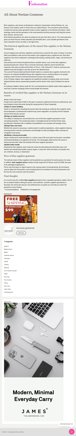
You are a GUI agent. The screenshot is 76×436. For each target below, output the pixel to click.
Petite (6, 274)
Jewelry (6, 264)
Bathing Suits (8, 249)
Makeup (6, 267)
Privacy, (18, 432)
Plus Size (7, 277)
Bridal (6, 252)
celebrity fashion (9, 255)
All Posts (21, 233)
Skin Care (7, 286)
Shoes (6, 283)
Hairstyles (7, 258)
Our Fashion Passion (10, 270)
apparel (6, 246)
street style (7, 289)
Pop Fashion (8, 280)
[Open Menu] (3, 3)
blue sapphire (30, 180)
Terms (22, 432)
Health (6, 261)
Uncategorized (35, 189)
